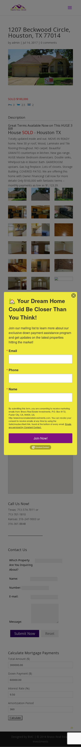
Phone (13, 370)
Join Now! (41, 438)
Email (13, 350)
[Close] (73, 295)
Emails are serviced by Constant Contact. (40, 425)
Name (13, 389)
